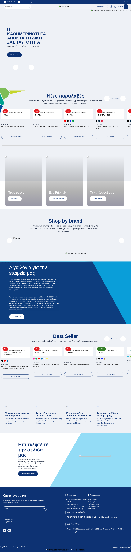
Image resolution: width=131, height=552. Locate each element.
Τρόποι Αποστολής (94, 506)
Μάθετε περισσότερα (27, 473)
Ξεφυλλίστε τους (98, 198)
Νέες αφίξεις (100, 6)
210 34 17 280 (117, 529)
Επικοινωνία (92, 509)
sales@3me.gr (76, 532)
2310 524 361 (99, 517)
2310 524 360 (90, 517)
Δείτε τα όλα (115, 98)
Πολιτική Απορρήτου (94, 502)
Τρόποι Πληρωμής (94, 504)
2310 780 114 (81, 506)
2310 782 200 (71, 506)
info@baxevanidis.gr (76, 509)
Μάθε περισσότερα (58, 198)
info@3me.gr (114, 517)
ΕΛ (124, 2)
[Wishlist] (26, 115)
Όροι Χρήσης (92, 499)
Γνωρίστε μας (16, 316)
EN (127, 2)
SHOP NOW (14, 55)
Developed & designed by (119, 547)
